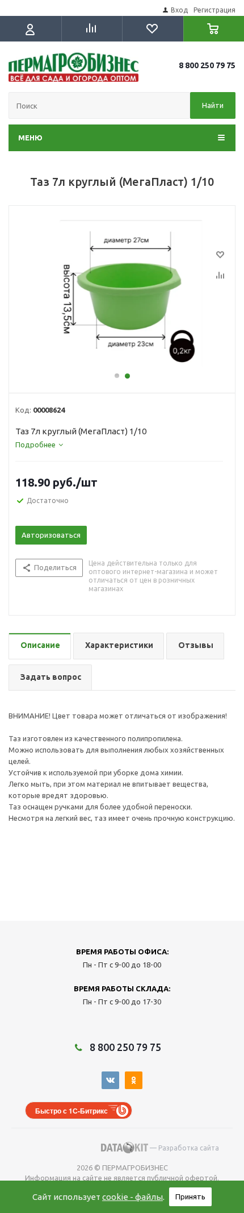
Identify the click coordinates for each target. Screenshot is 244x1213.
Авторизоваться (51, 535)
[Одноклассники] (133, 1080)
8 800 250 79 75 (207, 65)
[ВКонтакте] (110, 1080)
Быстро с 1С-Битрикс (71, 1111)
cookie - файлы (132, 1197)
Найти (213, 105)
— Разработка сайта (183, 1148)
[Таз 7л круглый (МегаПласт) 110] (122, 294)
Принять (190, 1196)
